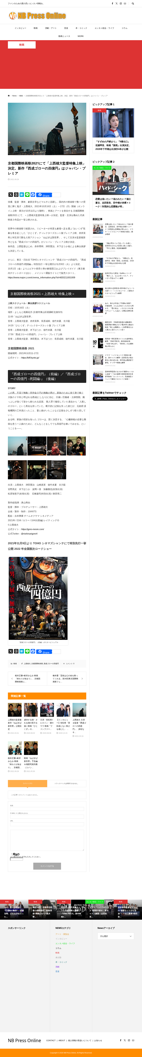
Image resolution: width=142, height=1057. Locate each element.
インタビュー (20, 28)
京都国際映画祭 (37, 664)
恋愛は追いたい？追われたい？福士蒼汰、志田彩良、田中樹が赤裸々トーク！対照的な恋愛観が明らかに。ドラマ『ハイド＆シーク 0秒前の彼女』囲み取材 (119, 229)
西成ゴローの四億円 (51, 664)
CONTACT (51, 1040)
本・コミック (81, 28)
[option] (14, 910)
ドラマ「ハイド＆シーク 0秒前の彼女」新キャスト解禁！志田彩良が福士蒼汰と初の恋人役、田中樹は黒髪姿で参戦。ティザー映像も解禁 (119, 359)
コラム (124, 28)
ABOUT (62, 1040)
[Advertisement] (71, 69)
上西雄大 (27, 664)
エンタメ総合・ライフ (104, 28)
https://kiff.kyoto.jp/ (30, 358)
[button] (17, 446)
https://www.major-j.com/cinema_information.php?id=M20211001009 (41, 277)
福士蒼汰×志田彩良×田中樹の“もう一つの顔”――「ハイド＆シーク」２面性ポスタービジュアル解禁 (119, 290)
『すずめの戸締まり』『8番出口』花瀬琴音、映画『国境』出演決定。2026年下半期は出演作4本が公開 (119, 260)
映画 (36, 28)
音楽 (66, 28)
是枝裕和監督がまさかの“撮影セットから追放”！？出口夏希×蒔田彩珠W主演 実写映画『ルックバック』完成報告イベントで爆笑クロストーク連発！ (119, 375)
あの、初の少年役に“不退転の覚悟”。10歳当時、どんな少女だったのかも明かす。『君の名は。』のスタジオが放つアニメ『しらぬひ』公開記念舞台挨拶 (119, 308)
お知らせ (98, 1040)
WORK (81, 36)
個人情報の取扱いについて (79, 1040)
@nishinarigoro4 (29, 534)
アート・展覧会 (62, 934)
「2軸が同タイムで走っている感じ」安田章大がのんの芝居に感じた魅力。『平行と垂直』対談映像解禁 (119, 245)
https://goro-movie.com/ (32, 529)
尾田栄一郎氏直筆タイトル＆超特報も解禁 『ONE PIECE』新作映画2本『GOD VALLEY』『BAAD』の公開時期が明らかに (119, 342)
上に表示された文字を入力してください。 (26, 857)
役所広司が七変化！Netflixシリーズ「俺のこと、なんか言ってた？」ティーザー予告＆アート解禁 (119, 275)
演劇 (57, 967)
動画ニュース (64, 36)
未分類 (58, 957)
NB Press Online (24, 1040)
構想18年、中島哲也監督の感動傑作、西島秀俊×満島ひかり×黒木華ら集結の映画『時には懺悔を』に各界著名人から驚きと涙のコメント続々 (119, 326)
